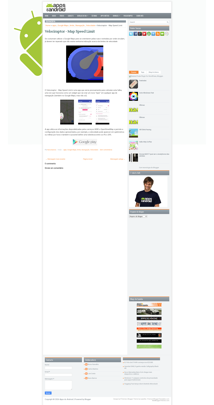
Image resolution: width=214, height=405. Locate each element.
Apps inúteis (105, 15)
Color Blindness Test (146, 93)
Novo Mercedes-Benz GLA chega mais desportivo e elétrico (138, 373)
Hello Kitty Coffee (145, 142)
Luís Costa (91, 373)
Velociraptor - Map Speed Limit (70, 31)
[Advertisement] (124, 7)
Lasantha (143, 399)
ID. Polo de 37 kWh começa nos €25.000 (138, 362)
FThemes (123, 399)
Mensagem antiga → (117, 159)
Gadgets (71, 15)
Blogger (156, 167)
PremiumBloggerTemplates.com (158, 399)
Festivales (142, 81)
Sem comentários (106, 150)
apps (54, 25)
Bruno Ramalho (93, 364)
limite (72, 25)
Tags (142, 72)
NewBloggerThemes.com (160, 400)
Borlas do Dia (82, 15)
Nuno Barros (92, 378)
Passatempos (128, 15)
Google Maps (63, 25)
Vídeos (62, 15)
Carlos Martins (93, 369)
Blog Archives (154, 72)
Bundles (116, 15)
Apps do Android (66, 399)
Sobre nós (139, 15)
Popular (133, 72)
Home (46, 15)
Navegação (80, 25)
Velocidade (90, 25)
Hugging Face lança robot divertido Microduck (141, 384)
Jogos (54, 15)
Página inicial (87, 159)
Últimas (94, 15)
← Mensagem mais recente (55, 159)
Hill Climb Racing (145, 130)
